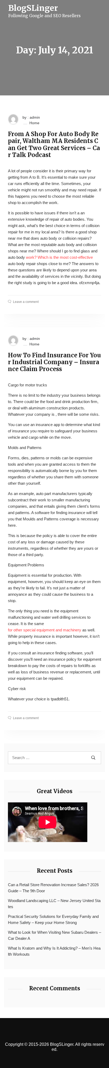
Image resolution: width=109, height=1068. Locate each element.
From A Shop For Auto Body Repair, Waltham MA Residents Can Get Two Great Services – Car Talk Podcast (54, 145)
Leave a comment (26, 302)
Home (34, 123)
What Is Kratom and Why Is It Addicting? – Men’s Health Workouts (54, 951)
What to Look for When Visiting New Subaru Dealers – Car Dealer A (54, 935)
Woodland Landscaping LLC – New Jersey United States (54, 903)
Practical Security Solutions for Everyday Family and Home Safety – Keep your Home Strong (53, 919)
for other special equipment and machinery (44, 630)
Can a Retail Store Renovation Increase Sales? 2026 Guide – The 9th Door (53, 887)
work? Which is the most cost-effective (59, 257)
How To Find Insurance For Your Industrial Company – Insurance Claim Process (54, 362)
